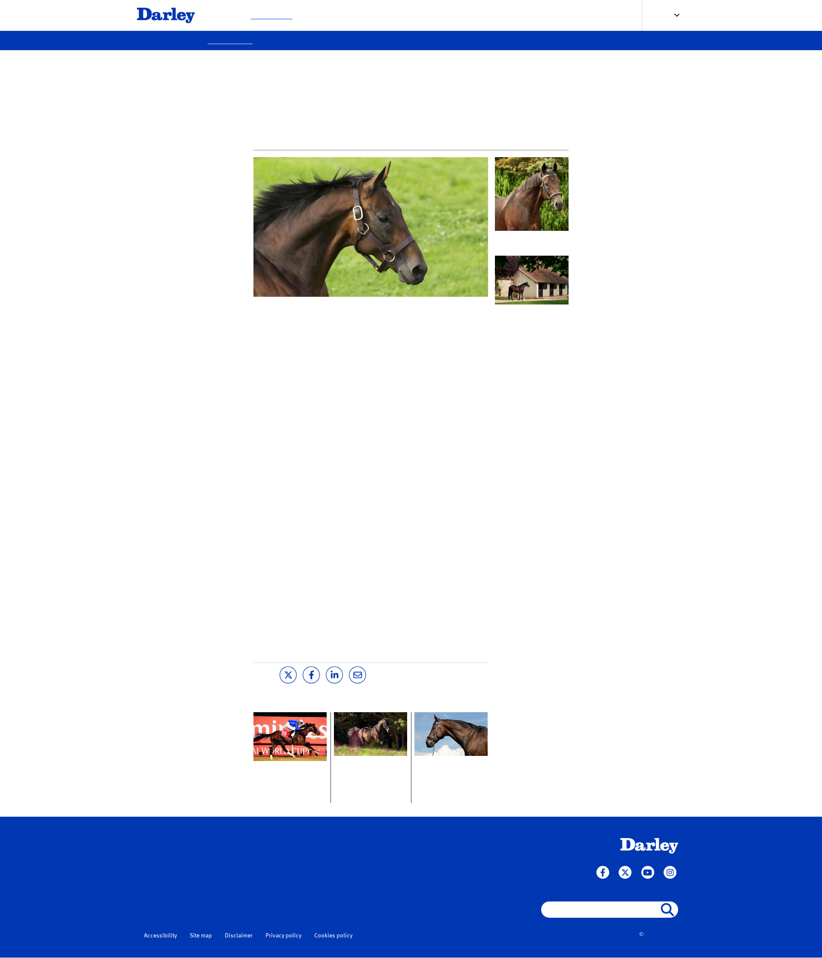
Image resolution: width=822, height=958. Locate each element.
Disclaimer (239, 936)
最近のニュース (271, 15)
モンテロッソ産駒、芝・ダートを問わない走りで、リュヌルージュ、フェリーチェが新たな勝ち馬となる (448, 784)
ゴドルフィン (250, 904)
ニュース (246, 858)
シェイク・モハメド (259, 895)
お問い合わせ (470, 15)
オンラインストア (524, 15)
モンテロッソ (369, 307)
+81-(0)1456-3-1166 (172, 856)
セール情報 (424, 15)
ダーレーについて (372, 15)
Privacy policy (283, 936)
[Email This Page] (357, 674)
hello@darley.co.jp (170, 888)
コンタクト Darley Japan (531, 311)
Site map (201, 936)
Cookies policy (333, 936)
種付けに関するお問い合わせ (359, 852)
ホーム (242, 842)
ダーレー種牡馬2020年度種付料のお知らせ (287, 777)
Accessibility (160, 936)
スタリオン (223, 15)
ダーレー (244, 885)
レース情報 (320, 15)
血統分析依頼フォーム (350, 862)
